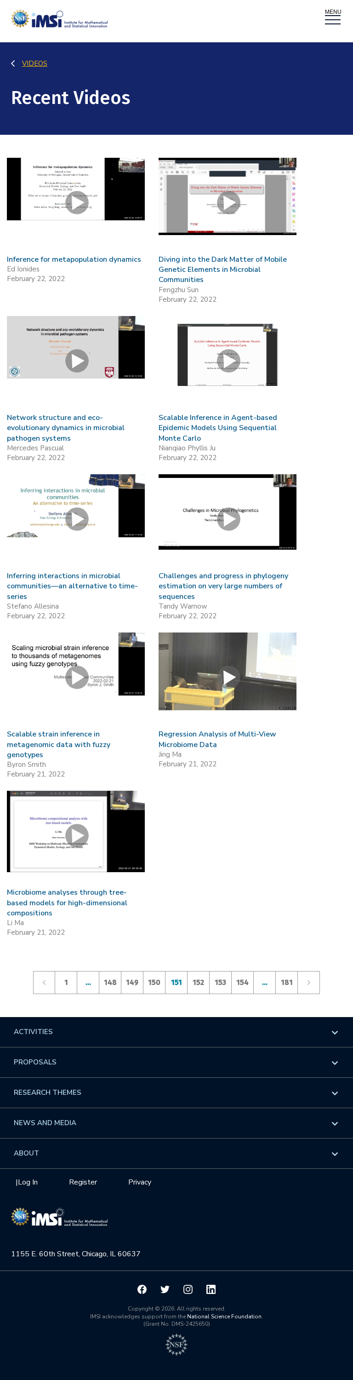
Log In (28, 1182)
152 (198, 982)
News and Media (45, 1122)
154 (242, 982)
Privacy (139, 1182)
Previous (44, 982)
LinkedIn (211, 1289)
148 (110, 982)
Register (83, 1182)
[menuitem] (176, 1032)
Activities (33, 1031)
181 (287, 982)
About (26, 1153)
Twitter (165, 1289)
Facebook (142, 1289)
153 (220, 982)
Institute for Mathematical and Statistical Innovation (59, 1221)
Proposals (35, 1062)
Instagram (188, 1289)
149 (132, 982)
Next (309, 982)
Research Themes (47, 1092)
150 (154, 982)
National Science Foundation (224, 1316)
